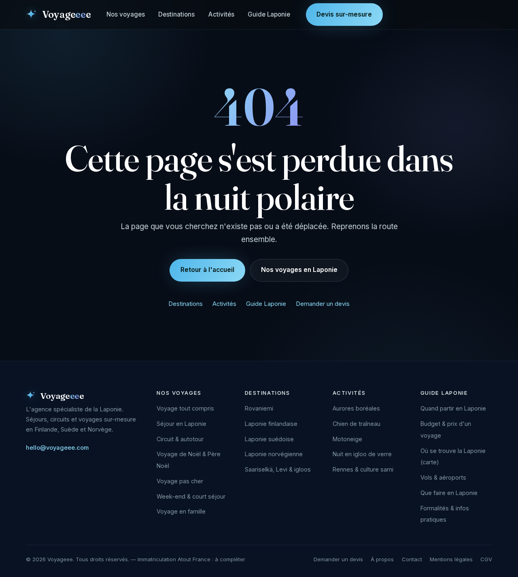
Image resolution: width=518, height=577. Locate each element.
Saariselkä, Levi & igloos (278, 469)
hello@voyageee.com (57, 447)
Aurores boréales (356, 408)
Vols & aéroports (443, 477)
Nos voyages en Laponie (299, 270)
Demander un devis (323, 303)
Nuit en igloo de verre (362, 454)
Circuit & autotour (180, 439)
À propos (382, 559)
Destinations (176, 14)
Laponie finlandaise (271, 423)
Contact (412, 559)
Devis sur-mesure (344, 14)
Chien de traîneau (356, 423)
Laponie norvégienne (274, 454)
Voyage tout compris (185, 408)
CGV (486, 559)
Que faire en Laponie (449, 492)
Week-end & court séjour (191, 496)
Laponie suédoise (269, 439)
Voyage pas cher (180, 481)
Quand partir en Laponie (453, 408)
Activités (221, 14)
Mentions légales (451, 559)
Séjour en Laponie (181, 423)
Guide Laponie (269, 14)
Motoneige (347, 439)
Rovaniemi (259, 408)
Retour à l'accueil (207, 270)
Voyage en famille (181, 511)
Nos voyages (125, 14)
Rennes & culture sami (363, 469)
